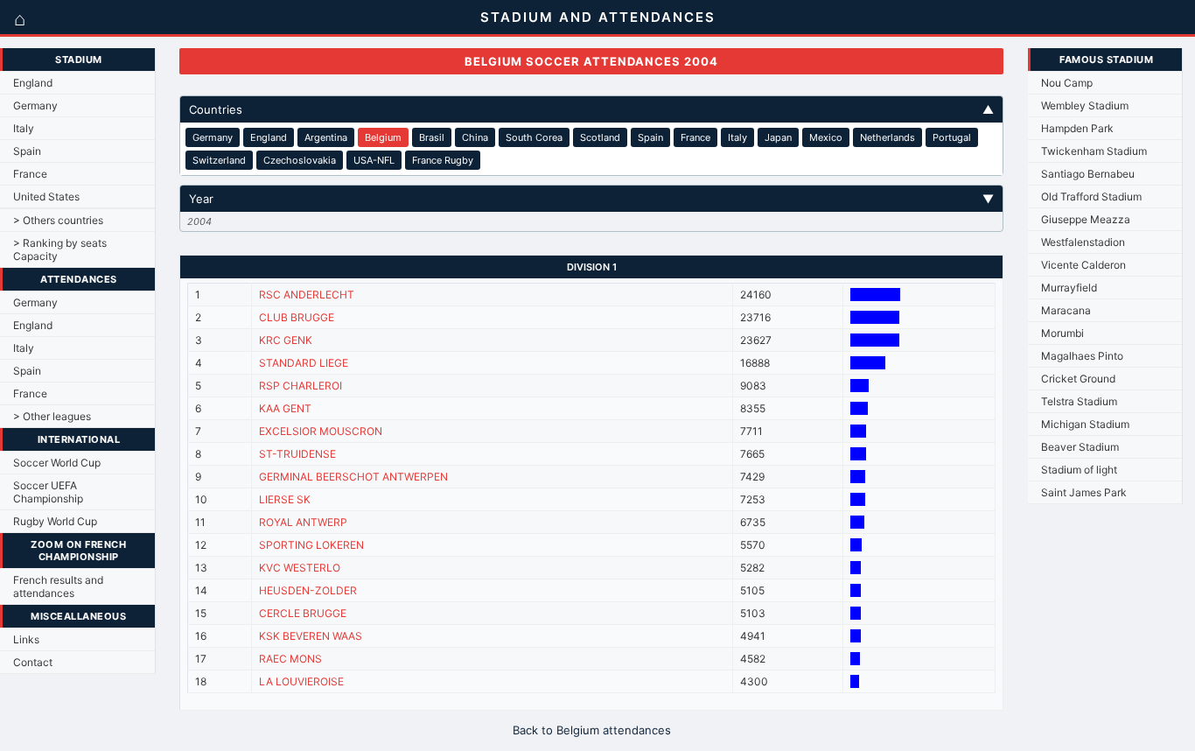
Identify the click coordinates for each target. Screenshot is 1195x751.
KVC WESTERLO (299, 567)
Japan (778, 137)
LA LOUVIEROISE (301, 681)
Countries (592, 109)
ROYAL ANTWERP (303, 522)
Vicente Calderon (1083, 264)
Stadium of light (1079, 469)
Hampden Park (1077, 128)
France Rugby (442, 160)
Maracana (1066, 310)
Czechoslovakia (299, 160)
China (475, 137)
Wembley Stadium (1085, 105)
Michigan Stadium (1085, 424)
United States (46, 196)
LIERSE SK (285, 499)
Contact (32, 662)
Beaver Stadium (1080, 446)
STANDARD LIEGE (303, 362)
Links (26, 639)
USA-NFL (374, 160)
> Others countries (58, 220)
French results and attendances (58, 586)
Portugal (952, 137)
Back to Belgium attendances (592, 730)
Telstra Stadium (1079, 401)
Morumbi (1062, 333)
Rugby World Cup (55, 521)
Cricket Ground (1078, 378)
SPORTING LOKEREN (311, 544)
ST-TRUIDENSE (297, 453)
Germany (35, 105)
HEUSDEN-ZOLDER (308, 590)
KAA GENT (285, 408)
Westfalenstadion (1083, 242)
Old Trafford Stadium (1091, 196)
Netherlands (887, 137)
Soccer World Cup (57, 462)
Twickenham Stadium (1094, 151)
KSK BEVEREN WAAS (310, 635)
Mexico (825, 137)
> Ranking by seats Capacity (60, 249)
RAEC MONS (290, 658)
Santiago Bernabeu (1088, 173)
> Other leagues (52, 416)
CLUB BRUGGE (296, 317)
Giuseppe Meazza (1085, 219)
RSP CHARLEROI (300, 385)
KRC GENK (285, 340)
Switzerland (219, 160)
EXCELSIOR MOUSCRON (320, 431)
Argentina (325, 137)
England (32, 82)
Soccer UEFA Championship (48, 492)
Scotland (600, 137)
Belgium (383, 137)
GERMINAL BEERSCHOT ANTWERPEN (353, 476)
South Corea (534, 137)
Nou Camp (1067, 82)
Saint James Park (1084, 492)
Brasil (431, 137)
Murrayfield (1069, 287)
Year (592, 199)
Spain (27, 151)
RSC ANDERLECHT (306, 294)
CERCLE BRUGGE (302, 613)
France (30, 173)
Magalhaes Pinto (1082, 355)
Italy (23, 128)
